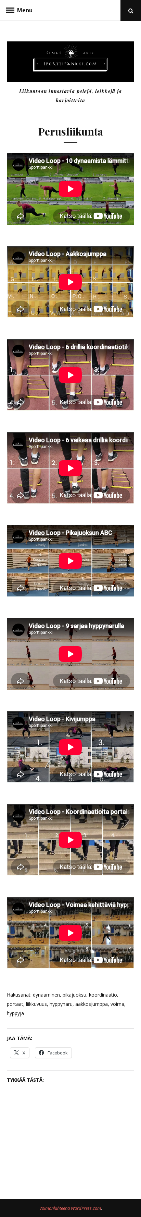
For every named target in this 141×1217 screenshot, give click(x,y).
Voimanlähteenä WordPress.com (70, 1208)
